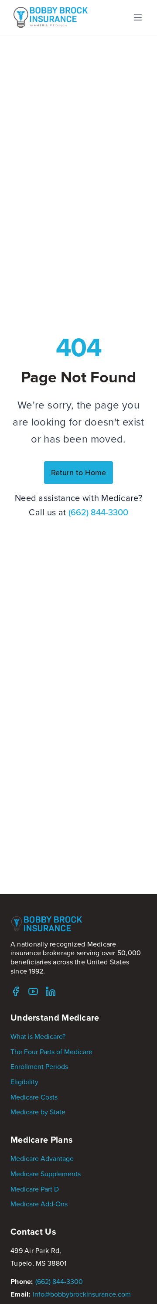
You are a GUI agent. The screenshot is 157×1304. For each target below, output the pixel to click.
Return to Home (78, 472)
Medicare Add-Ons (39, 1204)
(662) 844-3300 (98, 512)
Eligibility (24, 1081)
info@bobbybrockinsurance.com (82, 1294)
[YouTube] (33, 991)
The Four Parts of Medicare (51, 1051)
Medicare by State (37, 1112)
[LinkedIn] (50, 991)
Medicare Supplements (45, 1173)
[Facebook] (15, 991)
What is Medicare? (37, 1036)
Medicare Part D (34, 1189)
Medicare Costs (34, 1097)
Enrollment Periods (39, 1066)
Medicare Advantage (42, 1158)
